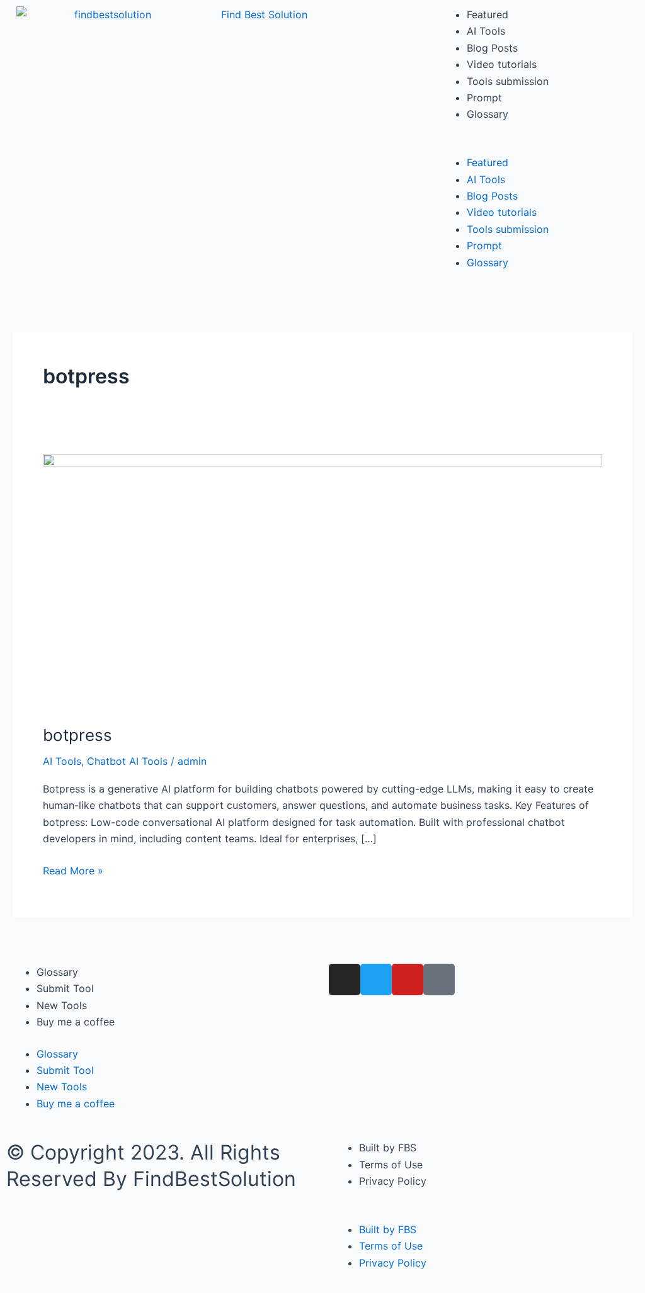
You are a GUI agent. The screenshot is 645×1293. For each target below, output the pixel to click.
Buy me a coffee (76, 1021)
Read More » (73, 869)
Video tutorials (502, 64)
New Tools (62, 1005)
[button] (538, 146)
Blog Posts (492, 48)
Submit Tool (65, 988)
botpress (77, 735)
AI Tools (486, 31)
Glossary (487, 114)
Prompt (484, 97)
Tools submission (508, 81)
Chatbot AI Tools (127, 761)
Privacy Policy (392, 1181)
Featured (487, 14)
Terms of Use (391, 1164)
